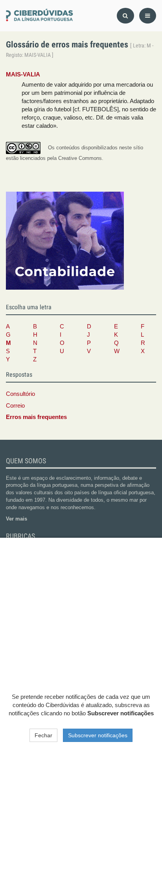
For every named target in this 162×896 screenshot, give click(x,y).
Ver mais (16, 519)
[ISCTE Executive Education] (65, 240)
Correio (15, 406)
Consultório (20, 394)
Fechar (43, 735)
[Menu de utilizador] (147, 16)
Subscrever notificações (97, 735)
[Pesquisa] (125, 16)
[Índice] (40, 15)
